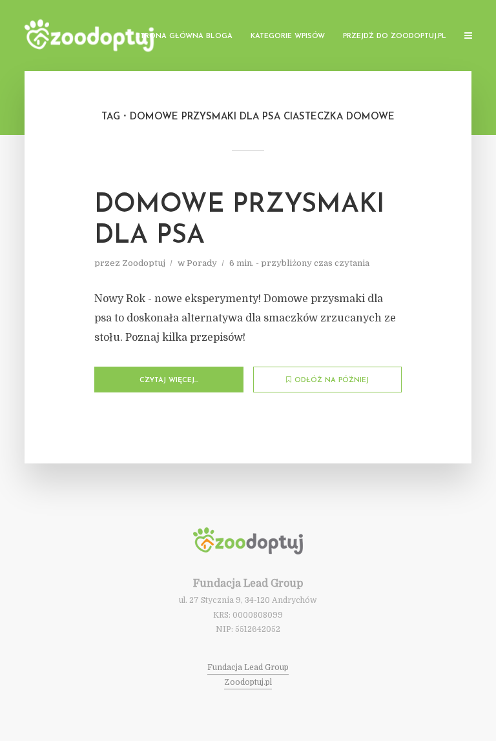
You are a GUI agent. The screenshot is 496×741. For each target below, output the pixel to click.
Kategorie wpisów (288, 36)
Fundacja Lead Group (248, 667)
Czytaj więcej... (169, 380)
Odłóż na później (331, 380)
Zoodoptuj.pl (248, 682)
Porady (202, 263)
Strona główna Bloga (184, 36)
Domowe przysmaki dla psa (239, 220)
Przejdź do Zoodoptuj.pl (394, 36)
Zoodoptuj (143, 263)
